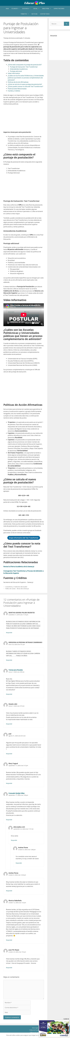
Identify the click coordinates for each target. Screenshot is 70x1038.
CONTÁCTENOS (45, 14)
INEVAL (35, 8)
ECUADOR (15, 8)
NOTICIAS (34, 14)
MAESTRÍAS (45, 8)
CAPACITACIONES (59, 8)
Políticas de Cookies (35, 1032)
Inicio (7, 8)
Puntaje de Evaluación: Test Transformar (24, 67)
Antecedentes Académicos (19, 69)
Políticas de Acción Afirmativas (18, 82)
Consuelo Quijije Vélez (17, 793)
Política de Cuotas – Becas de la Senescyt (17, 588)
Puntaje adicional (16, 71)
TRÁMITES (24, 14)
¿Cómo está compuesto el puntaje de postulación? (25, 65)
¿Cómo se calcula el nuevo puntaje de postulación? (25, 84)
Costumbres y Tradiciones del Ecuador (16, 587)
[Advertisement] (23, 119)
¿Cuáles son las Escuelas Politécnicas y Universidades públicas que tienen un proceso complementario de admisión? (26, 78)
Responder (9, 632)
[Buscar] (66, 24)
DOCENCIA (25, 8)
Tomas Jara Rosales (16, 670)
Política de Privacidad (35, 1030)
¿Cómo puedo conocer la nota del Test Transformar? (25, 86)
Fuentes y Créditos (14, 91)
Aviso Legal (35, 1028)
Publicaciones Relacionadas (17, 89)
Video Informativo (14, 73)
